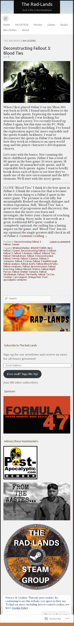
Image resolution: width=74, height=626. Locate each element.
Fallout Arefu (28, 263)
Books (64, 24)
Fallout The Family (27, 274)
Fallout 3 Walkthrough (45, 261)
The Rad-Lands (36, 4)
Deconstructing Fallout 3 (27, 241)
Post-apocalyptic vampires (25, 278)
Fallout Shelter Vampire (25, 271)
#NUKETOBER (38, 248)
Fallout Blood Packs (47, 263)
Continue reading (34, 236)
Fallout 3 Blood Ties (44, 253)
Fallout (7, 244)
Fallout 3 (8, 253)
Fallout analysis (11, 263)
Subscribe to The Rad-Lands (20, 345)
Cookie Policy (20, 608)
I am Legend (20, 277)
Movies (38, 24)
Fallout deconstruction (35, 266)
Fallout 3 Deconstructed (40, 255)
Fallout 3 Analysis (23, 253)
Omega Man (34, 277)
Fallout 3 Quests (29, 258)
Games (51, 24)
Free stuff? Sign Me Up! (22, 374)
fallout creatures (12, 266)
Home (6, 24)
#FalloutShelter (21, 248)
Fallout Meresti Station (27, 269)
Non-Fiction (10, 30)
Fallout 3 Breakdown (14, 255)
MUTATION (21, 24)
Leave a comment (60, 241)
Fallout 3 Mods (11, 258)
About (25, 30)
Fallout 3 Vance (23, 261)
